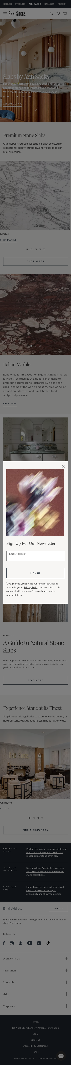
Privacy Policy (31, 587)
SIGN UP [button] (35, 573)
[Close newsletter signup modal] (63, 466)
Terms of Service (46, 583)
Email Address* (17, 553)
